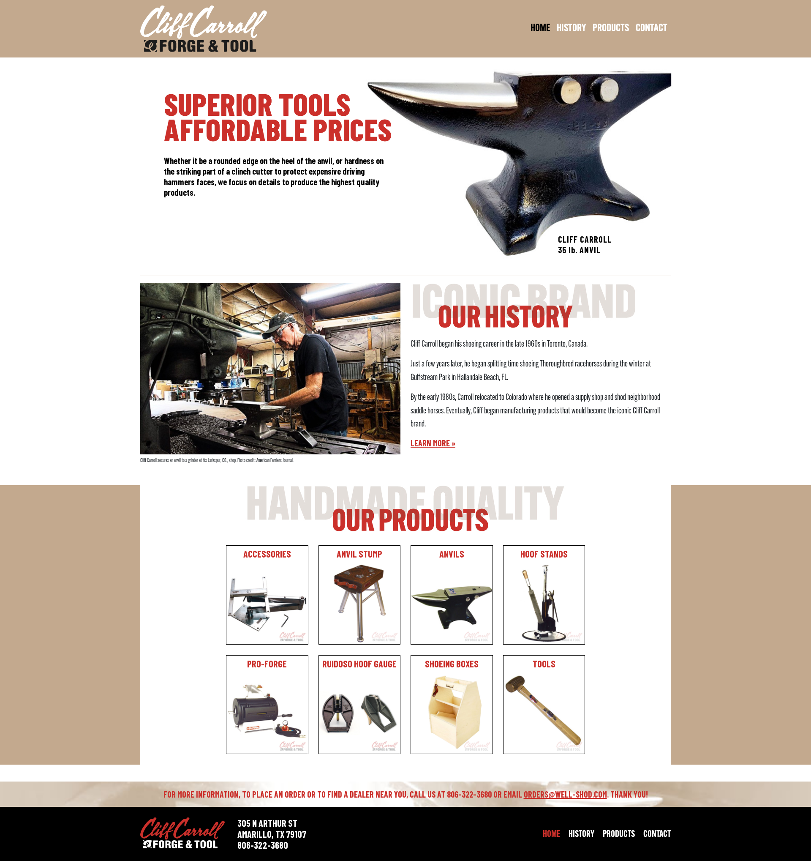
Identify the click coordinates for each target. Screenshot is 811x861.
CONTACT (651, 28)
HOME (540, 28)
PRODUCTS (611, 28)
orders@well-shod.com (565, 794)
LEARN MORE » (433, 443)
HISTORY (571, 28)
